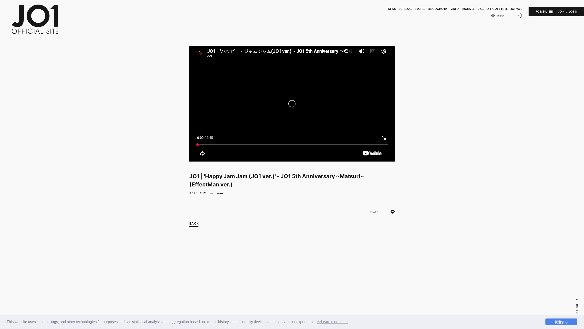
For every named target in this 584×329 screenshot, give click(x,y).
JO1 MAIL (516, 9)
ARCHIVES (467, 9)
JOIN (561, 11)
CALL (480, 9)
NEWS (392, 9)
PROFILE (420, 9)
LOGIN (573, 11)
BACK (193, 223)
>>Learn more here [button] (332, 322)
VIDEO (455, 9)
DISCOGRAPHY (438, 9)
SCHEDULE (405, 9)
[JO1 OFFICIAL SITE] (35, 32)
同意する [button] (561, 322)
